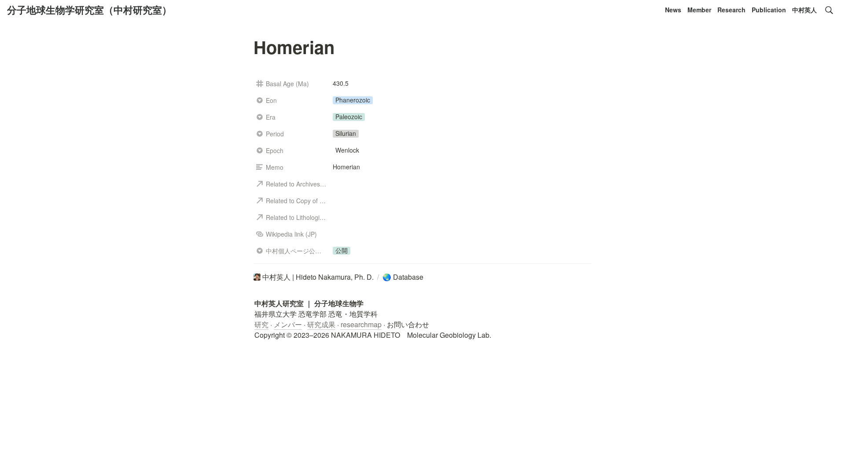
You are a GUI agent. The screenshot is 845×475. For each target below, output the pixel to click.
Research (731, 9)
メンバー (288, 324)
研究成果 (321, 324)
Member (699, 9)
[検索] (829, 10)
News (673, 9)
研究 (261, 324)
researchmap (361, 324)
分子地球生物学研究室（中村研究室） (89, 10)
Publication (769, 9)
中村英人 (804, 9)
